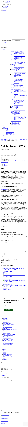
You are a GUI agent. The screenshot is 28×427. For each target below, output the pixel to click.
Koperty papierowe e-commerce (16, 112)
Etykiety (13, 64)
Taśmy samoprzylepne (16, 74)
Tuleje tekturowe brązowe (19, 116)
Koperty (13, 84)
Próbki (7, 130)
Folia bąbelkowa (17, 102)
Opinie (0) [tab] (5, 165)
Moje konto (5, 6)
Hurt (4, 127)
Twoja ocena (3, 240)
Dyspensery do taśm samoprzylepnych (18, 80)
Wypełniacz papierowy (19, 101)
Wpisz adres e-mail (8, 304)
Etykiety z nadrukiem (18, 65)
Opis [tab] (4, 164)
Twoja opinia (4, 242)
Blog (4, 135)
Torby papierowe (15, 122)
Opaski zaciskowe (15, 107)
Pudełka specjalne (18, 70)
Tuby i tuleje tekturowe (16, 113)
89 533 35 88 (8, 2)
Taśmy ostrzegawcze (18, 76)
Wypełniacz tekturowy (19, 100)
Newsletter (3, 423)
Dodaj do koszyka (4, 159)
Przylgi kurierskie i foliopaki (17, 87)
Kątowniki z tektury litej (19, 90)
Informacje (5, 128)
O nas (7, 129)
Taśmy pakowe (17, 75)
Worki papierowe (15, 123)
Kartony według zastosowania (17, 54)
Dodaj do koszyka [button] (7, 273)
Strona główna (4, 139)
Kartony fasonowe (15, 69)
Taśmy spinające (14, 92)
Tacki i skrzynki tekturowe (20, 72)
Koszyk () (3, 42)
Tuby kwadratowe (18, 119)
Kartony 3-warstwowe (19, 52)
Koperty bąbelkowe (18, 85)
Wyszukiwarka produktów (6, 40)
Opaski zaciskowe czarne (19, 110)
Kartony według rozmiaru (16, 51)
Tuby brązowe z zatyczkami (20, 117)
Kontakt (5, 7)
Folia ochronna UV (18, 63)
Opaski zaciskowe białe (19, 108)
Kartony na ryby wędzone (19, 73)
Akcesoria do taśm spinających (20, 97)
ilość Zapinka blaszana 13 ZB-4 (7, 155)
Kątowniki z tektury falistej (20, 91)
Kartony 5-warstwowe (19, 53)
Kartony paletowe (18, 57)
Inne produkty (6, 322)
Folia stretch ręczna (18, 61)
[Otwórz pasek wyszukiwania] (1, 38)
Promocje (5, 125)
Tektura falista (17, 103)
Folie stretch (14, 59)
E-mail (2, 256)
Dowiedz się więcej (7, 284)
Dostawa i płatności (10, 132)
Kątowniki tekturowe (16, 89)
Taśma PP (16, 94)
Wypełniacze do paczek (16, 99)
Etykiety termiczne (18, 68)
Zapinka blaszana (4, 189)
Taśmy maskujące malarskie (20, 78)
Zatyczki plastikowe (7, 344)
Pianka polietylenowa (18, 105)
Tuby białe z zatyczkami (19, 118)
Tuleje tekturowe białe (19, 114)
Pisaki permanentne (15, 124)
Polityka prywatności (10, 134)
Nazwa (2, 254)
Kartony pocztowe (18, 58)
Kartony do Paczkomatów (19, 56)
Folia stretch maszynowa (19, 62)
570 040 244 (7, 1)
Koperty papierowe (18, 86)
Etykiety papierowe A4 (19, 67)
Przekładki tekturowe (16, 121)
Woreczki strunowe (15, 106)
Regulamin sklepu (10, 133)
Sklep (4, 49)
